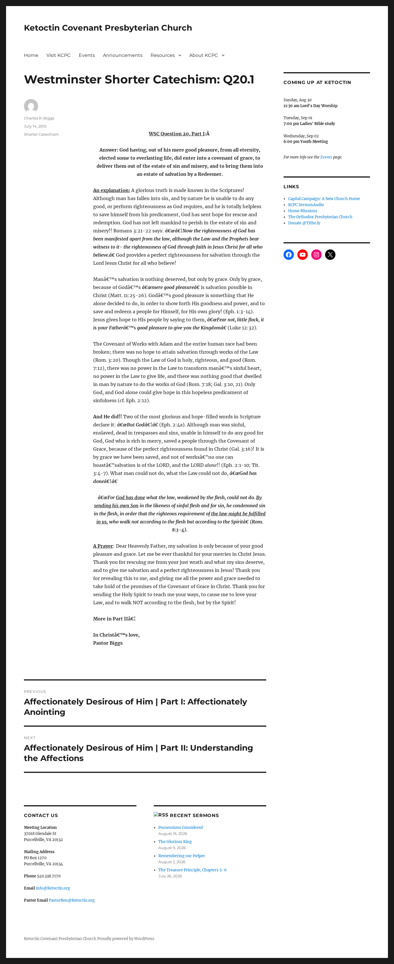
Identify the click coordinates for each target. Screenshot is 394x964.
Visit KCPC (58, 55)
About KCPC (203, 55)
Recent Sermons (194, 815)
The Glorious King (175, 841)
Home (31, 55)
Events (87, 55)
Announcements (122, 55)
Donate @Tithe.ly (304, 223)
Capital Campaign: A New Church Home (324, 198)
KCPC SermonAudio (306, 204)
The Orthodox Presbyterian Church (320, 217)
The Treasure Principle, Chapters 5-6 (192, 870)
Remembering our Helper (181, 855)
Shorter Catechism (41, 134)
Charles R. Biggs (39, 118)
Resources (163, 55)
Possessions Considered (180, 827)
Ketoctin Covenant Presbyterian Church (108, 28)
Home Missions (302, 210)
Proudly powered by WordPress (125, 938)
